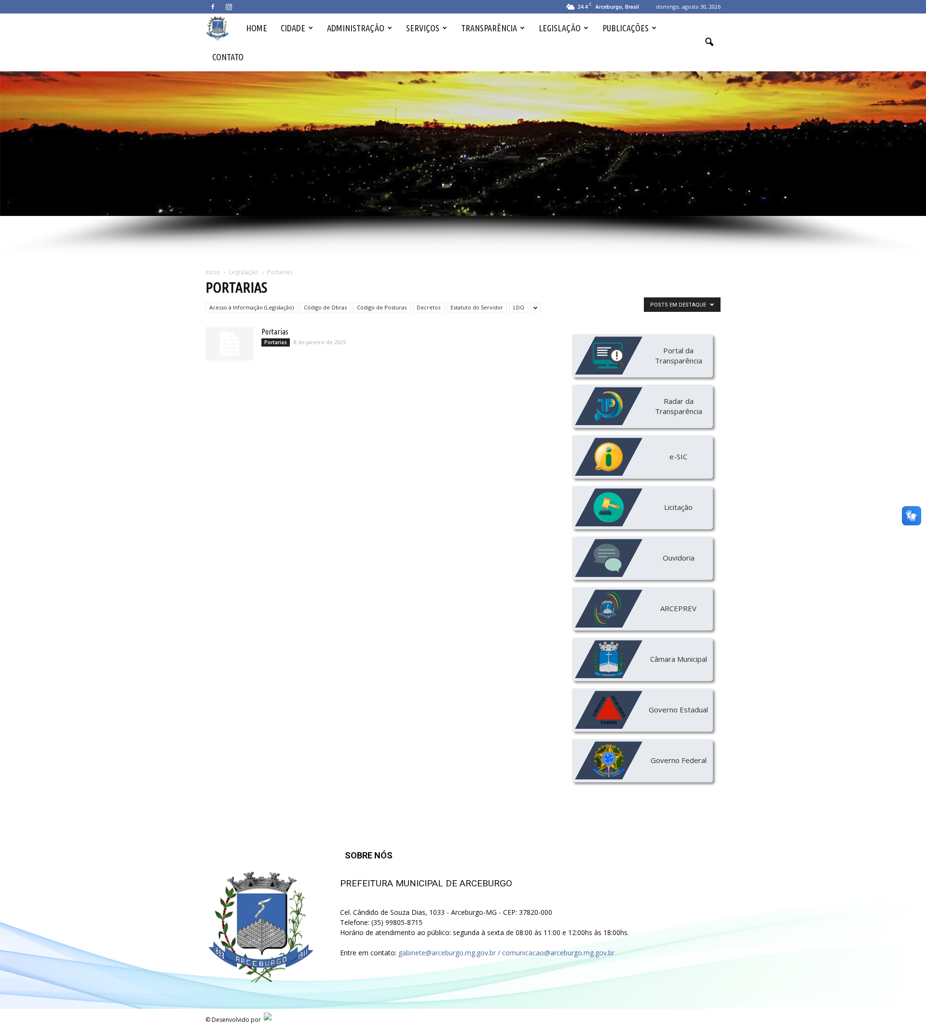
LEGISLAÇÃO (560, 28)
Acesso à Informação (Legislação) (251, 307)
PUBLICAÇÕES (625, 28)
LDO (518, 307)
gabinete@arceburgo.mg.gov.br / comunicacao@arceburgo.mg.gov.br (506, 952)
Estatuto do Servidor (476, 307)
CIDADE (293, 28)
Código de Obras (325, 307)
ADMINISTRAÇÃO (355, 28)
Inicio (212, 272)
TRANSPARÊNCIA (489, 28)
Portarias (274, 331)
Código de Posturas (382, 307)
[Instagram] (228, 6)
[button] (709, 42)
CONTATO (228, 57)
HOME (256, 28)
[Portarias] (229, 344)
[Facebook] (212, 6)
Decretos (428, 307)
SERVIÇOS (422, 28)
